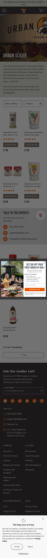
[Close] (44, 518)
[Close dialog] (44, 263)
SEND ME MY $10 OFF (34, 289)
